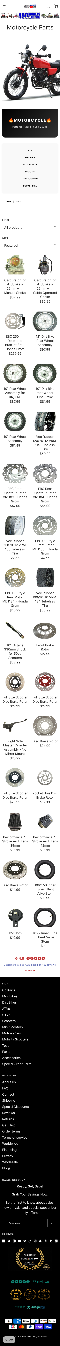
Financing (9, 1150)
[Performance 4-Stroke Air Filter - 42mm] (45, 821)
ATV (30, 150)
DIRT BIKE (30, 157)
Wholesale (10, 1162)
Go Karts (8, 990)
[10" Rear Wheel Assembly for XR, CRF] (15, 373)
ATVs (6, 1009)
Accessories (11, 1058)
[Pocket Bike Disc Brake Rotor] (45, 778)
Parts (9, 202)
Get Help (8, 1125)
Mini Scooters (12, 1027)
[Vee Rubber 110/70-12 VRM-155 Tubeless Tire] (15, 525)
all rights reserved (40, 1336)
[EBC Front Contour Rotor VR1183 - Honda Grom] (15, 473)
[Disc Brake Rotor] (45, 725)
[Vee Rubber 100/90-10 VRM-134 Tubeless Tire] (45, 577)
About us (9, 1082)
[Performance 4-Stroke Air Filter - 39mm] (15, 821)
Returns (8, 1119)
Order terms (11, 1131)
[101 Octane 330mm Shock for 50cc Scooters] (15, 630)
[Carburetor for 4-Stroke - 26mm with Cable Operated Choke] (45, 264)
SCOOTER (30, 171)
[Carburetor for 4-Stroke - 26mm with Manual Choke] (15, 264)
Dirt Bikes (9, 1002)
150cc (35, 126)
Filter (5, 220)
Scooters (9, 1021)
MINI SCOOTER (30, 178)
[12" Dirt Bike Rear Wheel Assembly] (45, 321)
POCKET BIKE (30, 185)
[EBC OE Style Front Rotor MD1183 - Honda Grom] (45, 525)
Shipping (8, 1100)
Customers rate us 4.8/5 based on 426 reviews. (30, 964)
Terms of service (14, 1137)
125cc (27, 126)
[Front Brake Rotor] (45, 630)
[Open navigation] (4, 6)
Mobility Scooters (15, 1039)
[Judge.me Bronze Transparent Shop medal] (30, 1294)
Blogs (6, 1168)
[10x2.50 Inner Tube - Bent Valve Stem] (45, 869)
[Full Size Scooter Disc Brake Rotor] (15, 682)
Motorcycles (11, 1033)
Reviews (8, 1113)
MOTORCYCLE (30, 164)
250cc (43, 126)
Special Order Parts (16, 1064)
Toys (5, 1045)
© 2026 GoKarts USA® (22, 1336)
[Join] (51, 1223)
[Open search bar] (48, 6)
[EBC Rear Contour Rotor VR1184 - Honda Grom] (45, 473)
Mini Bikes (9, 996)
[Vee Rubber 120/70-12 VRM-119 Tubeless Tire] (45, 421)
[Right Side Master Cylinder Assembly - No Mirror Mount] (15, 725)
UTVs (6, 1015)
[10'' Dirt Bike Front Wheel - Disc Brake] (45, 373)
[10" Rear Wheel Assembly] (15, 421)
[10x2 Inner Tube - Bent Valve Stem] (45, 917)
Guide (18, 202)
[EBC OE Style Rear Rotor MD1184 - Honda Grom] (15, 577)
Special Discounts (15, 1107)
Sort (5, 237)
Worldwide (10, 1143)
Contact (8, 1094)
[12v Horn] (15, 917)
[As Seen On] (30, 1259)
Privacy (7, 1156)
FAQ (5, 1088)
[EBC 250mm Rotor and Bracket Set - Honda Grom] (15, 321)
